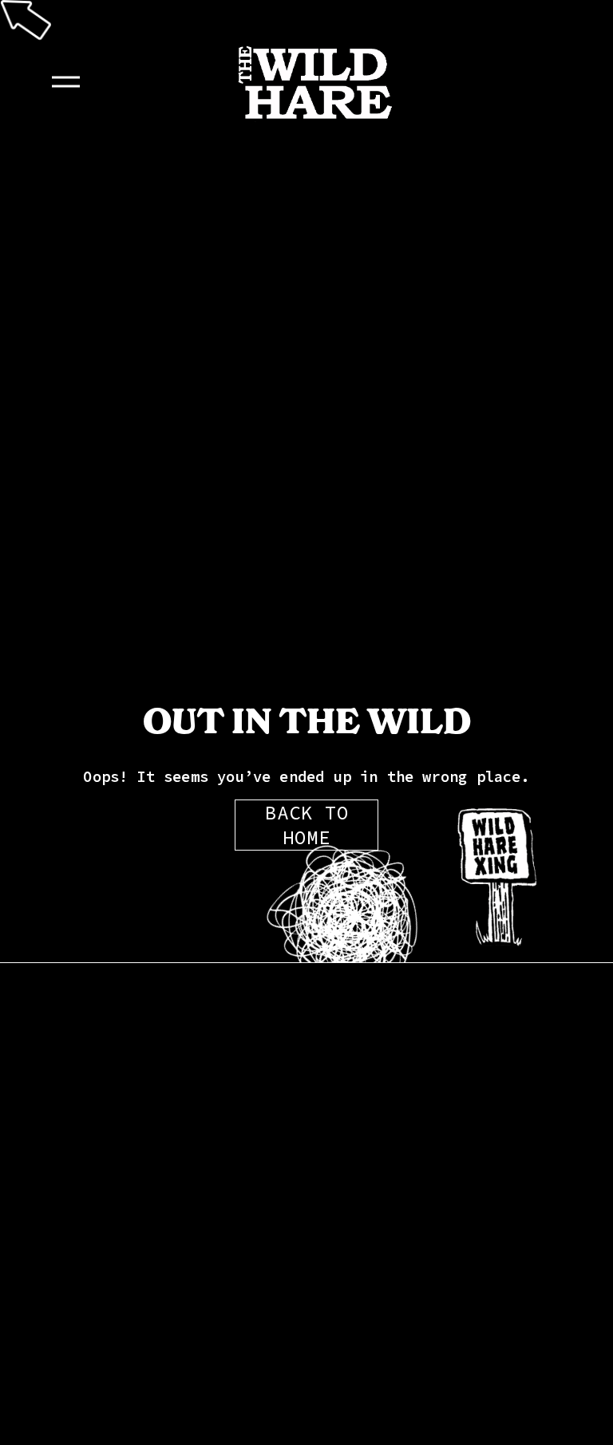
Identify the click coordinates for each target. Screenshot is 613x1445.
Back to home (307, 825)
